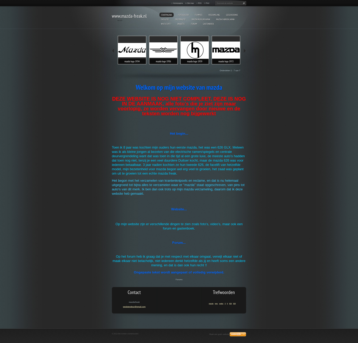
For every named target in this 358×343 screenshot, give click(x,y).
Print (207, 3)
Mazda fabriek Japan (225, 19)
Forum (194, 23)
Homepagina (178, 3)
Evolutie (165, 19)
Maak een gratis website (219, 334)
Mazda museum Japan (201, 19)
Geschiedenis (232, 14)
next (244, 50)
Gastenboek (208, 23)
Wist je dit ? (166, 23)
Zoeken (243, 3)
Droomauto (180, 19)
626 (230, 303)
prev (113, 50)
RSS (200, 3)
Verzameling (214, 14)
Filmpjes (198, 14)
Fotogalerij (183, 14)
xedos (221, 303)
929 (234, 303)
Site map (190, 3)
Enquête (181, 23)
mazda (211, 303)
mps (216, 303)
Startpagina (166, 14)
